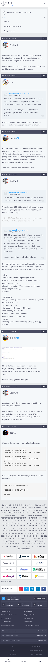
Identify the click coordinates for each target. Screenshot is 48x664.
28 (9, 508)
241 (16, 541)
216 (27, 536)
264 (44, 544)
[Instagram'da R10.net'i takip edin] (21, 589)
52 (18, 510)
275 (35, 546)
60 (37, 510)
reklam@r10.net (41, 631)
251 (3, 544)
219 (36, 536)
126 (24, 520)
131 (39, 520)
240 (12, 541)
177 (41, 528)
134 (3, 523)
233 (35, 538)
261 (35, 544)
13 (21, 505)
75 (25, 513)
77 (29, 513)
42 (41, 508)
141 (24, 523)
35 (25, 508)
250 (45, 541)
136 (9, 523)
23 (43, 505)
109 (20, 518)
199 (18, 533)
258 (25, 544)
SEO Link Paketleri (6, 618)
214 (21, 536)
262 (38, 544)
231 (28, 538)
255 (15, 544)
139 (18, 523)
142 (27, 523)
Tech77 (13, 433)
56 (27, 510)
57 (30, 510)
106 (11, 518)
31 (16, 508)
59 (34, 510)
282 (28, 549)
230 (25, 538)
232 (32, 538)
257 (22, 544)
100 (38, 515)
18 (31, 505)
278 (44, 546)
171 (24, 528)
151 (9, 526)
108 (17, 518)
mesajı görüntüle (14, 95)
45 (2, 510)
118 (45, 518)
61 (39, 510)
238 (6, 541)
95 (26, 515)
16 (27, 505)
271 (23, 546)
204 (34, 533)
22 (40, 505)
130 (36, 520)
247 (35, 541)
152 (12, 526)
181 (9, 531)
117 (43, 518)
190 (36, 531)
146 (39, 523)
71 (16, 513)
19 (33, 505)
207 (44, 533)
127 (27, 520)
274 (32, 546)
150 (6, 526)
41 (39, 508)
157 (27, 526)
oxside (13, 138)
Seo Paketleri (6, 582)
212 (15, 536)
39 (34, 508)
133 (44, 520)
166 (9, 528)
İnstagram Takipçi (29, 611)
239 (9, 541)
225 (9, 538)
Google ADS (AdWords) (7, 625)
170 (21, 528)
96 (29, 515)
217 (30, 536)
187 (27, 531)
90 (15, 515)
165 (6, 528)
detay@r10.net (41, 640)
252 (6, 544)
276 (38, 546)
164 (3, 528)
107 (14, 518)
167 (12, 528)
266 (6, 546)
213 (18, 536)
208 (2, 536)
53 (20, 510)
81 (38, 513)
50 (14, 510)
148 (45, 523)
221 (42, 536)
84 (45, 513)
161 (39, 526)
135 (6, 523)
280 (22, 549)
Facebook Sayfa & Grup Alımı (32, 625)
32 (18, 508)
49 (11, 510)
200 (21, 533)
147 (42, 523)
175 (36, 528)
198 (15, 533)
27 (7, 508)
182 (12, 531)
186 (24, 531)
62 (41, 510)
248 (38, 541)
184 (18, 531)
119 (3, 520)
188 (30, 531)
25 (2, 508)
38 (32, 508)
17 (29, 505)
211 (12, 536)
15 (25, 505)
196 (9, 533)
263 (41, 544)
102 (44, 515)
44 (46, 508)
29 (11, 508)
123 (15, 520)
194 (3, 533)
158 (30, 526)
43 (43, 508)
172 (27, 528)
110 (23, 518)
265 (3, 546)
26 (4, 508)
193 (45, 531)
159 (33, 526)
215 (24, 536)
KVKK (12, 650)
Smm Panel (8, 569)
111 (26, 518)
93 (22, 515)
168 (15, 528)
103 (2, 518)
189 (33, 531)
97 (31, 515)
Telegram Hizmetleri (29, 615)
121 (9, 520)
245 (28, 541)
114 (34, 518)
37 (30, 508)
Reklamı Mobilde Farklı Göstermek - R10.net (7, 3)
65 (3, 513)
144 (33, 523)
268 (13, 546)
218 (33, 536)
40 (37, 508)
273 (29, 546)
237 (3, 541)
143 (30, 523)
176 (39, 528)
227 (16, 538)
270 (19, 546)
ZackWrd (14, 45)
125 (21, 520)
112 (29, 518)
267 (10, 546)
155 (21, 526)
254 (12, 544)
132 (41, 520)
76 (27, 513)
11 (17, 505)
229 (22, 538)
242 (19, 541)
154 (18, 526)
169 (18, 528)
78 (31, 513)
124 (18, 520)
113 (32, 518)
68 (10, 513)
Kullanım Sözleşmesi (36, 654)
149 (3, 526)
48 (9, 510)
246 (32, 541)
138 (15, 523)
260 (32, 544)
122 (11, 520)
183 (15, 531)
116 (40, 518)
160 (36, 526)
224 (6, 538)
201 (25, 533)
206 (41, 533)
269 (16, 546)
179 (3, 531)
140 (21, 523)
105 (8, 518)
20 (36, 505)
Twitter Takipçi (28, 621)
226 (12, 538)
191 (39, 531)
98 (33, 515)
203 (31, 533)
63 (43, 510)
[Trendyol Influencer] (39, 556)
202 (28, 533)
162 (42, 526)
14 (23, 505)
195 (6, 533)
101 (41, 515)
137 (12, 523)
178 (44, 528)
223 (3, 538)
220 (39, 536)
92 (19, 515)
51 (16, 510)
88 (10, 515)
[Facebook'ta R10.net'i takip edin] (43, 589)
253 (9, 544)
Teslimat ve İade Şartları (36, 650)
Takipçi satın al (8, 563)
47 (7, 510)
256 (19, 544)
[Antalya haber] (39, 576)
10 (15, 505)
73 (21, 513)
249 (41, 541)
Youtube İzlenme (28, 618)
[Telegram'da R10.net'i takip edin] (32, 589)
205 (37, 533)
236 (45, 538)
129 (33, 520)
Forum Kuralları (12, 654)
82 (40, 513)
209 (5, 536)
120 (6, 520)
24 (45, 505)
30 (14, 508)
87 (8, 515)
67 (7, 513)
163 (45, 526)
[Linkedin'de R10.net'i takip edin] (38, 589)
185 (21, 531)
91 (17, 515)
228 (19, 538)
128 (30, 520)
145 (36, 523)
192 (42, 531)
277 (41, 546)
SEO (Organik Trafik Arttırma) (9, 615)
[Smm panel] (39, 569)
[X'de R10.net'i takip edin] (26, 589)
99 (36, 515)
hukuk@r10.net (41, 635)
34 (23, 508)
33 (20, 508)
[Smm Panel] (8, 556)
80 (36, 513)
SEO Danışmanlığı (6, 621)
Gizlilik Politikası (36, 646)
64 (46, 510)
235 (41, 538)
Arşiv (12, 646)
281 (25, 549)
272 (25, 546)
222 (45, 536)
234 (38, 538)
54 (23, 510)
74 (23, 513)
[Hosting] (39, 563)
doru (12, 82)
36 (27, 508)
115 (37, 518)
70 (14, 513)
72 (18, 513)
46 (4, 510)
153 (15, 526)
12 (19, 505)
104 (5, 518)
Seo (24, 563)
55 (25, 510)
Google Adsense (5, 611)
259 (28, 544)
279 (19, 549)
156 (24, 526)
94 (24, 515)
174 (33, 528)
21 (38, 505)
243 (22, 541)
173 (30, 528)
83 (43, 513)
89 (13, 515)
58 (32, 510)
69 (12, 513)
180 (6, 531)
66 (5, 513)
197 (12, 533)
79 (34, 513)
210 (9, 536)
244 (25, 541)
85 (3, 515)
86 (6, 515)
